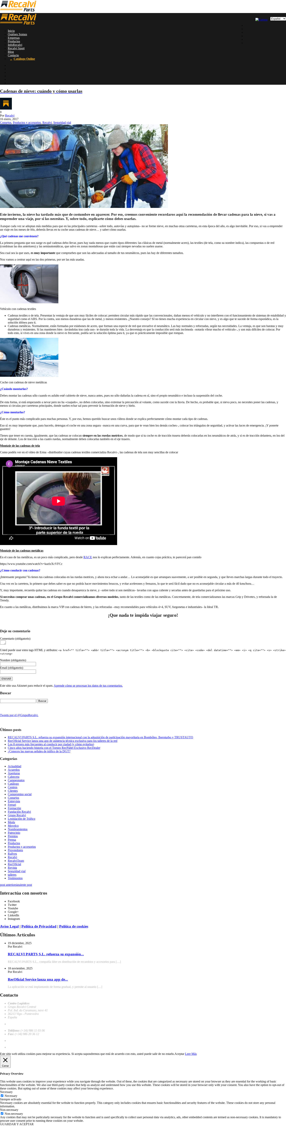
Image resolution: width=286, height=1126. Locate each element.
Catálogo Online (24, 58)
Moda (11, 822)
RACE (87, 557)
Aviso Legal (9, 926)
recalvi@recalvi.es (19, 1024)
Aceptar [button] (179, 1053)
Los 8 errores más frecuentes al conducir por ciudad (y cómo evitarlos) (51, 744)
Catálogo (13, 783)
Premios (13, 836)
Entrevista (14, 801)
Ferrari (12, 804)
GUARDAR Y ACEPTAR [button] (17, 1124)
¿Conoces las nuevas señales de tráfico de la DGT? (39, 751)
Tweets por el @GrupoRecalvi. (19, 715)
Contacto (13, 55)
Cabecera (13, 776)
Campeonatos (16, 780)
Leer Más (191, 1053)
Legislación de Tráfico (21, 818)
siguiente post (23, 884)
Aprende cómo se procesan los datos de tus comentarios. (88, 685)
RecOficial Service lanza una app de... (38, 979)
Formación (14, 808)
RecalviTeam (16, 860)
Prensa (12, 839)
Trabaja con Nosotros (21, 1040)
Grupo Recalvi (17, 815)
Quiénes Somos (17, 34)
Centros (12, 787)
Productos (14, 41)
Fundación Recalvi (19, 811)
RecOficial (14, 864)
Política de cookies (73, 926)
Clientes (13, 790)
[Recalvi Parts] (18, 11)
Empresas (14, 37)
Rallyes (12, 853)
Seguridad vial (62, 122)
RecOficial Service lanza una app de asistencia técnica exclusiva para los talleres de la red (62, 740)
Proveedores (15, 850)
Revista (12, 867)
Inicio (11, 30)
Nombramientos (17, 829)
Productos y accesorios (27, 122)
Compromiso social (20, 794)
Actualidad (14, 766)
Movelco (13, 825)
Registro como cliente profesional (28, 1047)
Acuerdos (14, 769)
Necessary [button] (6, 1092)
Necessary (11, 1095)
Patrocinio (14, 832)
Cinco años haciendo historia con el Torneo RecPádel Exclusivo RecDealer (54, 747)
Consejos (5, 122)
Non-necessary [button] (9, 1109)
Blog (11, 51)
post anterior (7, 884)
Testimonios (15, 878)
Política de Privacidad (38, 926)
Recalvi (9, 115)
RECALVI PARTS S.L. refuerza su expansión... (46, 954)
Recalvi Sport (16, 48)
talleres (12, 874)
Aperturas (14, 773)
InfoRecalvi (15, 44)
